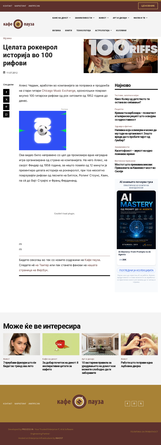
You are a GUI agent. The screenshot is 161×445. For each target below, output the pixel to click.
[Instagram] (134, 403)
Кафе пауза (92, 260)
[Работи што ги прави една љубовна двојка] (139, 344)
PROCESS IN (28, 429)
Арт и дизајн (88, 358)
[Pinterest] (6, 107)
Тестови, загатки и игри (127, 95)
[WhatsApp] (6, 114)
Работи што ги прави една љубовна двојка (137, 364)
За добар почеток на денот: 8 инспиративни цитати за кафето (60, 366)
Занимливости (122, 146)
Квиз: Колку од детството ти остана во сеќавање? (132, 100)
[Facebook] (6, 92)
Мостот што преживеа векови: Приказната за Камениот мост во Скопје (135, 168)
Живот (6, 358)
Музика (7, 38)
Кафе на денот (49, 358)
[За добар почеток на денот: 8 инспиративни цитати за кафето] (60, 344)
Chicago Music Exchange (58, 90)
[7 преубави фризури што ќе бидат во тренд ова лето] (21, 344)
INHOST (59, 438)
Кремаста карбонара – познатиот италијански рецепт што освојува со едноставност (135, 116)
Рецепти (119, 109)
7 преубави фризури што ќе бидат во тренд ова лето (19, 364)
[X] (6, 99)
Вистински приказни (125, 160)
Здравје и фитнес (123, 126)
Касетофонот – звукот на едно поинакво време (133, 152)
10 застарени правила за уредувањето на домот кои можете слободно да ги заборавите (98, 367)
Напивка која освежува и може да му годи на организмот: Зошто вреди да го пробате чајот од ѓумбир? (135, 135)
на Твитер (42, 265)
